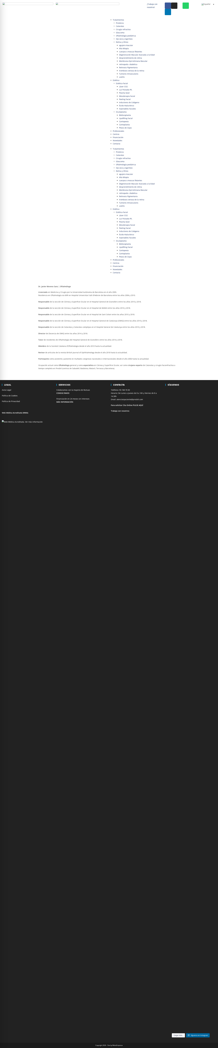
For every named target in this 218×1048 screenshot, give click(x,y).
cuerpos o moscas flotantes (130, 51)
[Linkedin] (168, 12)
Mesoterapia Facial (127, 96)
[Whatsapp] (186, 6)
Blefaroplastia (125, 115)
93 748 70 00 (124, 390)
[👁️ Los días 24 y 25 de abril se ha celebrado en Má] (191, 907)
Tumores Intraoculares (128, 74)
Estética (116, 80)
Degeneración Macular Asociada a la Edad (137, 55)
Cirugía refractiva (123, 29)
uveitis (122, 77)
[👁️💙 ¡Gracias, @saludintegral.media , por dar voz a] (173, 472)
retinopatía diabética (128, 64)
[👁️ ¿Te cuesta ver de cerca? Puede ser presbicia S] (208, 883)
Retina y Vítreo (122, 42)
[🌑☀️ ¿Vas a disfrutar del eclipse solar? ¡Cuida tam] (208, 493)
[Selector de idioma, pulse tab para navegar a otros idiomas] (207, 4)
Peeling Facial (125, 99)
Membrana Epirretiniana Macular (133, 61)
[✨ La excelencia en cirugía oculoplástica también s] (208, 705)
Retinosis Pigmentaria (128, 67)
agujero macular (126, 45)
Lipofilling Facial (126, 118)
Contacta (116, 143)
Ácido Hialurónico (126, 105)
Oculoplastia (121, 112)
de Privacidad (14, 401)
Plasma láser (124, 93)
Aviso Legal (6, 390)
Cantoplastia (124, 124)
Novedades (117, 140)
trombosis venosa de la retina (131, 70)
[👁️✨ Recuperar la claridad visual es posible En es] (173, 921)
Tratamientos (118, 20)
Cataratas (120, 26)
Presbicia (120, 23)
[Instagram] (174, 6)
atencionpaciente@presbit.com (130, 399)
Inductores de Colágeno (129, 102)
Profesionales (118, 131)
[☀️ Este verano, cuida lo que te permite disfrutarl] (191, 494)
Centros (116, 134)
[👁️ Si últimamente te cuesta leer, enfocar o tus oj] (191, 642)
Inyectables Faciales (127, 109)
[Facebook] (168, 6)
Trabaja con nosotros (120, 411)
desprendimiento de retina (130, 58)
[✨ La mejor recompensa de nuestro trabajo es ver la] (173, 666)
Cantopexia (124, 121)
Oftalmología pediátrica (126, 36)
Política (5, 401)
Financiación (118, 137)
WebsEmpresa (117, 1045)
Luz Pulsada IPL (125, 89)
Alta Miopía (124, 48)
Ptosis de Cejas (125, 128)
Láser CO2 (123, 86)
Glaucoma (120, 32)
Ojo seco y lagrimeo (124, 39)
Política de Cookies (10, 395)
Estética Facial (122, 83)
